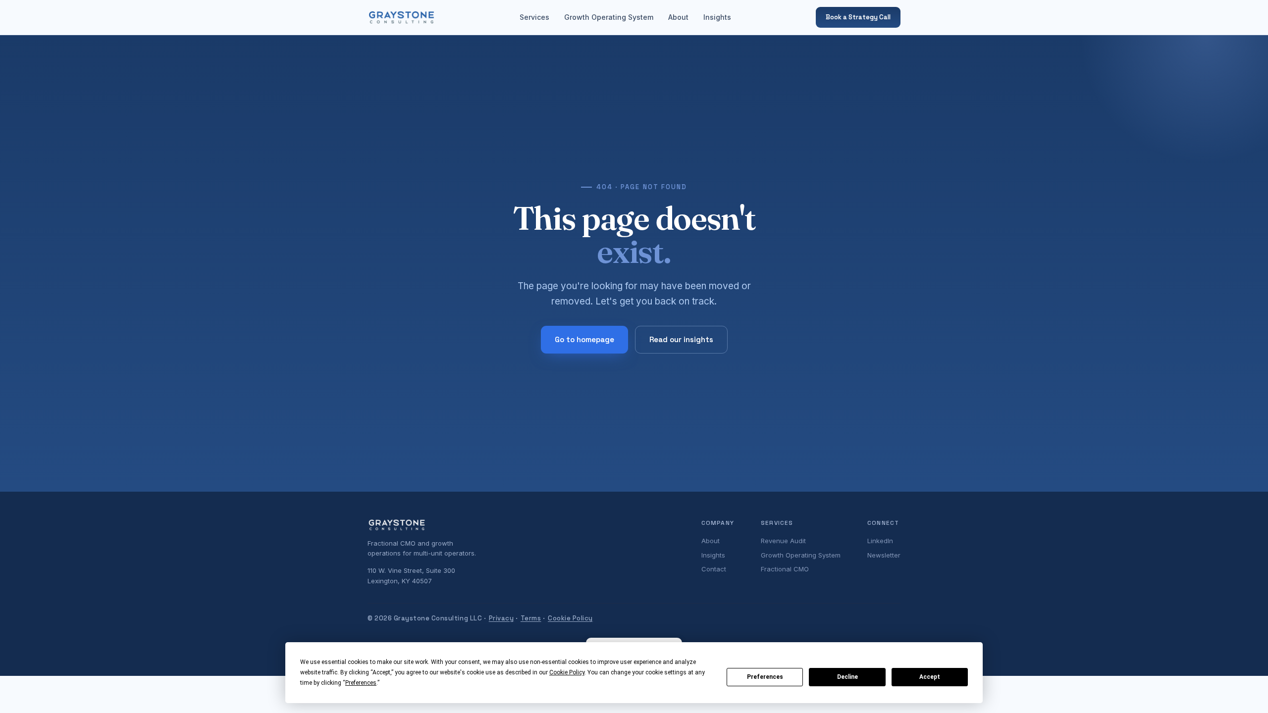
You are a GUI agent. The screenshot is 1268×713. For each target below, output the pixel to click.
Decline (847, 676)
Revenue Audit (783, 541)
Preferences (765, 676)
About (678, 17)
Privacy (501, 618)
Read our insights (681, 339)
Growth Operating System (608, 17)
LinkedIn (880, 541)
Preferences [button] (360, 682)
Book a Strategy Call (858, 17)
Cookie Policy (570, 618)
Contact (713, 569)
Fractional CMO (785, 569)
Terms (531, 618)
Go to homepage (584, 339)
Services (534, 17)
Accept (929, 676)
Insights (717, 17)
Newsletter (883, 555)
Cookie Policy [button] (566, 672)
